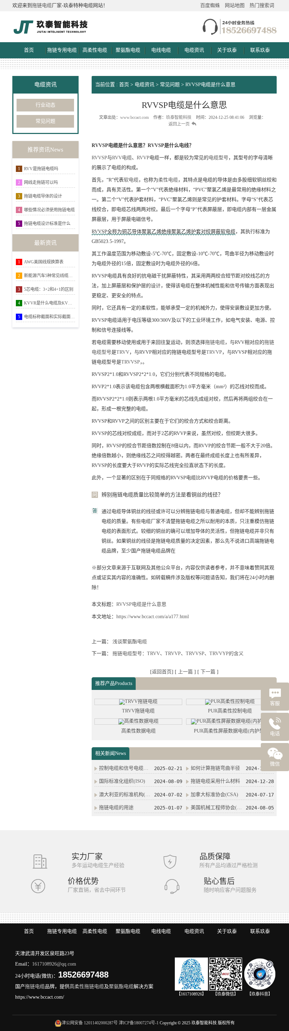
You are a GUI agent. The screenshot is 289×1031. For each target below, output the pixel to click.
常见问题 (45, 121)
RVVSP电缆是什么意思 (210, 84)
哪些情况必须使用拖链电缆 (49, 209)
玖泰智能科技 (178, 117)
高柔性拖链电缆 (86, 986)
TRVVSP (130, 362)
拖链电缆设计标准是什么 (47, 223)
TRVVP (214, 352)
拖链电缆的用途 (116, 807)
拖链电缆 (42, 5)
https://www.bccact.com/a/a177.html (152, 616)
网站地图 (235, 5)
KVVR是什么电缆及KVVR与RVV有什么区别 (49, 303)
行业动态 (45, 105)
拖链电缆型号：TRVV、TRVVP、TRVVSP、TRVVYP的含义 (178, 653)
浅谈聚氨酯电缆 (129, 641)
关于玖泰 (227, 50)
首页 (29, 50)
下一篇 (209, 671)
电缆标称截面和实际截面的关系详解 (49, 316)
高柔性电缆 (94, 50)
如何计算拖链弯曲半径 (215, 768)
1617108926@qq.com (54, 964)
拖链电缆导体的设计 (43, 196)
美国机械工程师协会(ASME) (217, 807)
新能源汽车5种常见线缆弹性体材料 (49, 275)
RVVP (143, 157)
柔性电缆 (168, 179)
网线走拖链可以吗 (41, 182)
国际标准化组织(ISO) (122, 781)
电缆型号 (218, 157)
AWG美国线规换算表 (43, 262)
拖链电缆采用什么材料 (215, 781)
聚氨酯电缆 (128, 50)
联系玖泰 (260, 50)
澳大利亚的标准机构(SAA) (125, 794)
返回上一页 (179, 124)
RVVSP (99, 157)
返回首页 (162, 671)
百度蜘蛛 (210, 5)
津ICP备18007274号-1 (139, 1022)
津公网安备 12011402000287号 (90, 1022)
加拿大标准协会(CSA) (214, 794)
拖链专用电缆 (62, 50)
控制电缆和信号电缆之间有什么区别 (125, 768)
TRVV (122, 352)
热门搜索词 (262, 5)
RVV (117, 157)
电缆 (127, 157)
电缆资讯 (194, 50)
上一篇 (186, 671)
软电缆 (131, 179)
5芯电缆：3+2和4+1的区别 (48, 289)
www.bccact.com (134, 117)
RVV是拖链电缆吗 (41, 168)
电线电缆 (161, 50)
